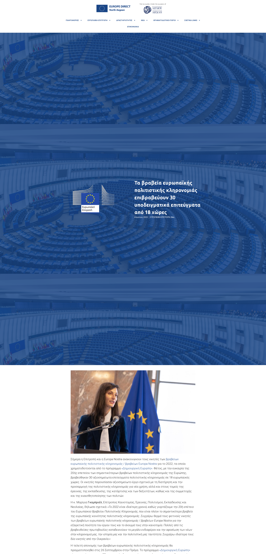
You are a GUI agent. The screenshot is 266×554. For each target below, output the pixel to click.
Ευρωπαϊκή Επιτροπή (98, 20)
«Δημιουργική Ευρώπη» (137, 468)
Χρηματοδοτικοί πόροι (164, 20)
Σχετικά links (190, 20)
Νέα (143, 20)
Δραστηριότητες (124, 20)
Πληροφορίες (72, 20)
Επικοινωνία (133, 27)
